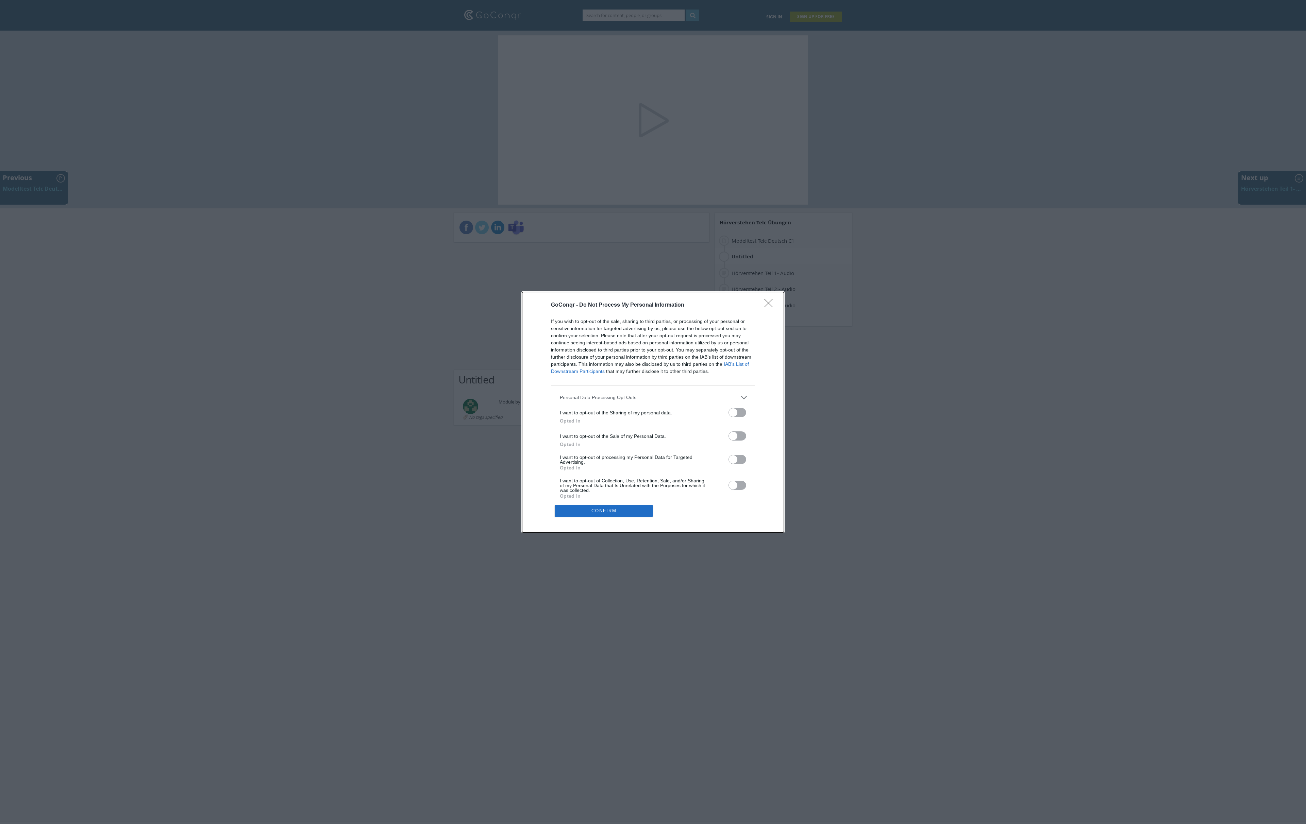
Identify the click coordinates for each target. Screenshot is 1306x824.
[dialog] (653, 412)
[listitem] (653, 397)
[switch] (737, 412)
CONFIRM (604, 510)
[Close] (770, 305)
